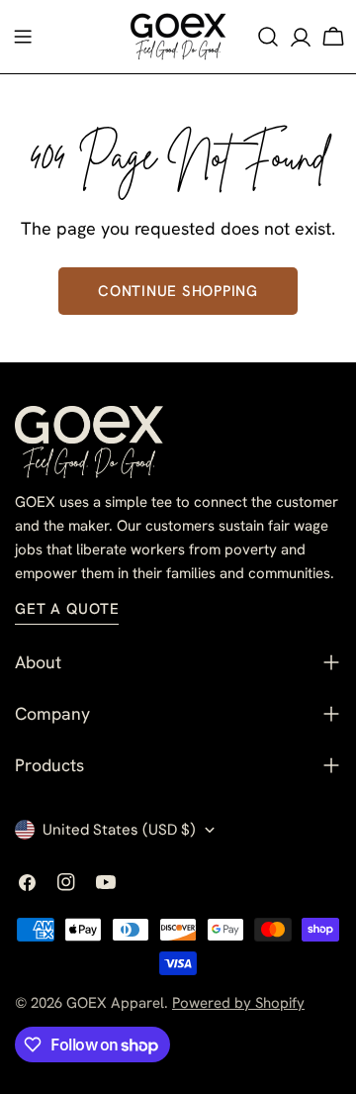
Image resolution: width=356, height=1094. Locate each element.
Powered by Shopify (238, 1003)
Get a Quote (67, 609)
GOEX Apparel (115, 1003)
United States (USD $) (119, 830)
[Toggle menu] (23, 36)
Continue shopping (178, 291)
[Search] (268, 36)
